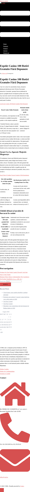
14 (7, 322)
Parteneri (5, 46)
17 (1, 324)
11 (2, 322)
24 (1, 327)
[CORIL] (2, 3)
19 (4, 324)
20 (6, 324)
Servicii (5, 51)
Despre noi (6, 53)
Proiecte (5, 48)
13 (6, 322)
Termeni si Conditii (5, 373)
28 (7, 327)
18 (2, 324)
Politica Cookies (4, 369)
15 (9, 322)
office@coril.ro (4, 477)
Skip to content (4, 1)
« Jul (1, 332)
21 (7, 324)
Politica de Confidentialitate (7, 371)
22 (9, 324)
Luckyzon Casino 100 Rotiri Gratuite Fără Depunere (14, 104)
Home (5, 44)
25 (2, 327)
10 (1, 322)
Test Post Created (7, 301)
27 (6, 327)
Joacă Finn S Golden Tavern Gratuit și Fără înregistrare (14, 175)
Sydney (22, 486)
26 (4, 327)
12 (4, 322)
